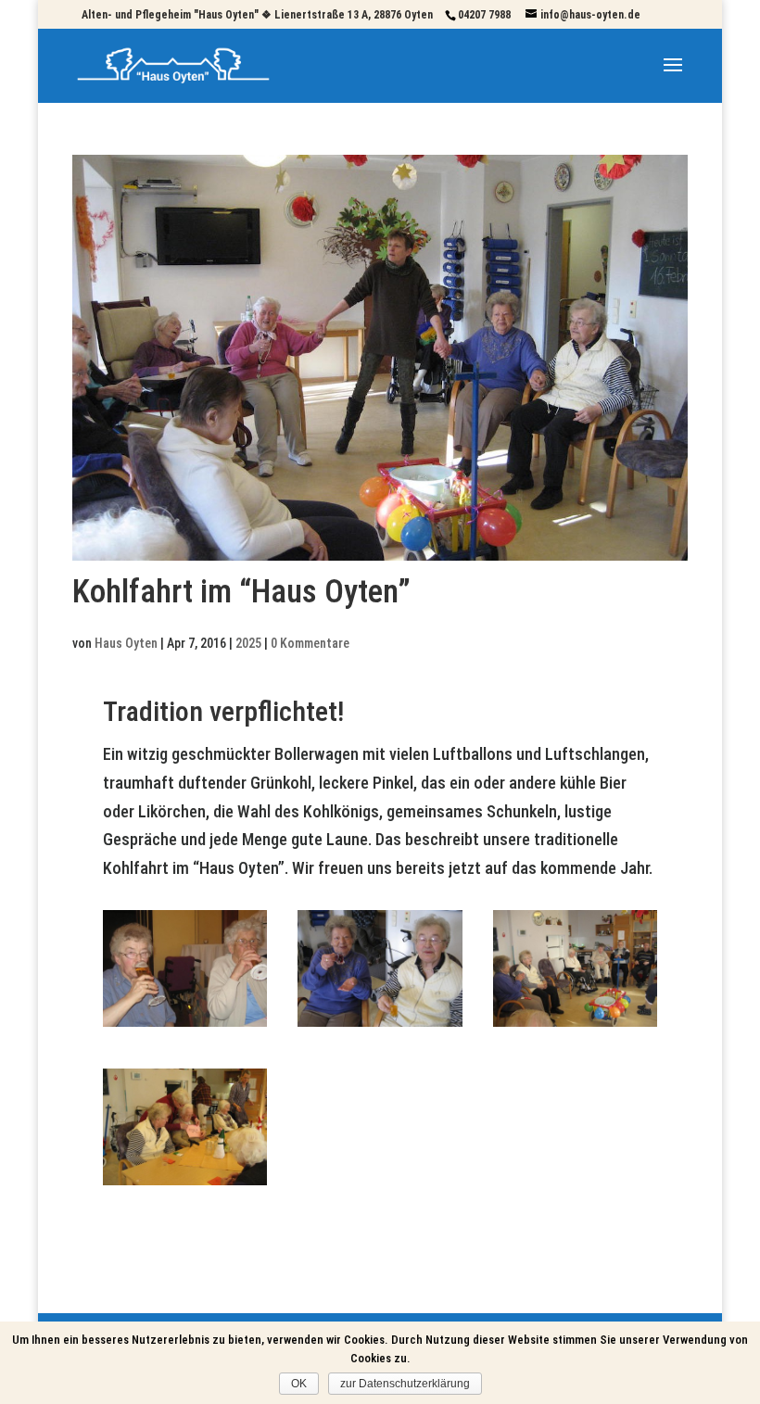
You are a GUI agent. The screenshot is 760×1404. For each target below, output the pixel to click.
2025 (248, 643)
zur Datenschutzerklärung (405, 1383)
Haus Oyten (126, 643)
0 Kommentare (310, 643)
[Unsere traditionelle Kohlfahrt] (185, 1026)
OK (299, 1383)
